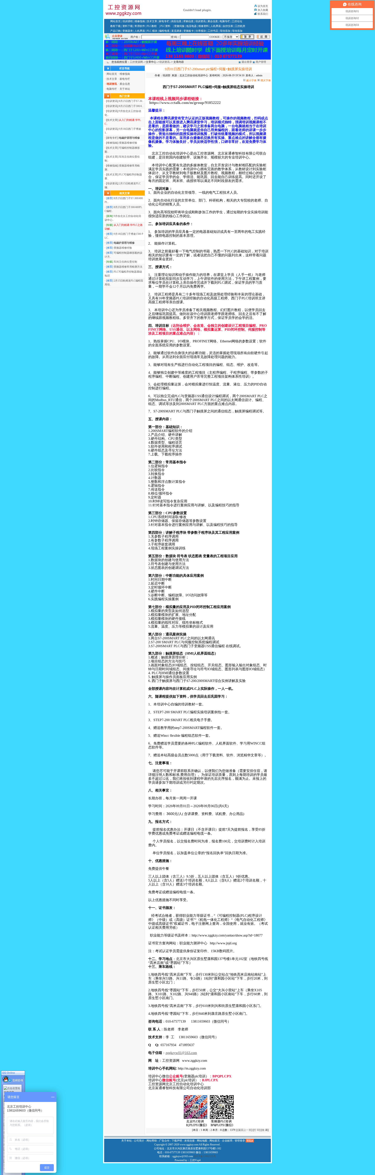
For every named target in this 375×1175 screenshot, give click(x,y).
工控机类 (240, 26)
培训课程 (127, 21)
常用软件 (140, 26)
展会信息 (212, 21)
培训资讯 (200, 21)
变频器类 (127, 30)
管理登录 (240, 1140)
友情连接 (189, 1140)
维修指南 (140, 21)
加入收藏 (263, 10)
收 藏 (265, 1130)
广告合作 (164, 1140)
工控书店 (213, 30)
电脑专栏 (225, 21)
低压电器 (191, 26)
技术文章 (152, 21)
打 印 (257, 1130)
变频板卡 (188, 30)
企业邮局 (227, 1140)
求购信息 (188, 21)
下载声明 (177, 1140)
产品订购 (115, 30)
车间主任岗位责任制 (125, 261)
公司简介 (139, 1140)
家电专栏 (164, 21)
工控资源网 (136, 61)
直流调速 (176, 30)
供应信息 (176, 21)
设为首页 (263, 6)
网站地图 (202, 1140)
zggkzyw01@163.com (181, 1053)
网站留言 (214, 1140)
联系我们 (263, 13)
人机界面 (216, 26)
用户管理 (261, 61)
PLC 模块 (152, 30)
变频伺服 (179, 26)
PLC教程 (152, 26)
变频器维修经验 (128, 142)
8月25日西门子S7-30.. (131, 101)
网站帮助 (151, 1140)
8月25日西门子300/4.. (131, 106)
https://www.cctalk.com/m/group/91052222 (185, 102)
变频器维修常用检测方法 (128, 266)
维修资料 (203, 26)
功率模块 (201, 30)
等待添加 (225, 30)
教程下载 (115, 26)
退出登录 (247, 61)
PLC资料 (165, 26)
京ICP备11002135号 (205, 1156)
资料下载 (127, 26)
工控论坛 (237, 21)
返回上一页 (244, 1130)
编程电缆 (164, 30)
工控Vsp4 (195, 1160)
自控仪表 (228, 26)
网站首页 (115, 21)
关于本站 (125, 88)
